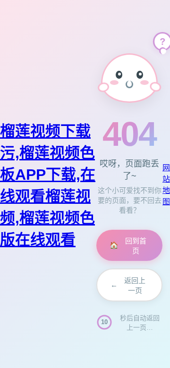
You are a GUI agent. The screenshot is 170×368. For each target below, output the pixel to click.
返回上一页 (127, 285)
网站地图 (166, 185)
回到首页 (128, 246)
